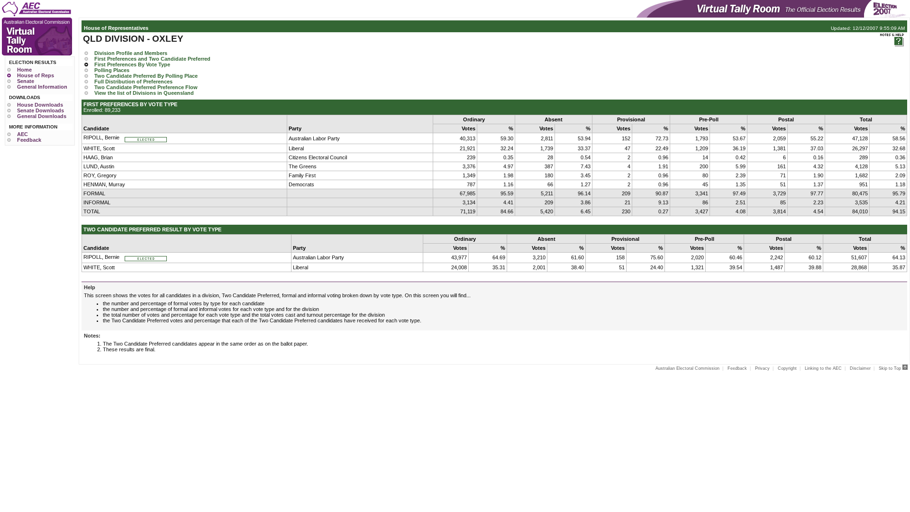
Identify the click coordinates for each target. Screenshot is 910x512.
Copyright (787, 368)
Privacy (762, 368)
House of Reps (35, 75)
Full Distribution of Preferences (133, 81)
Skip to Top (890, 368)
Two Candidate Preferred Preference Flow (146, 87)
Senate (25, 81)
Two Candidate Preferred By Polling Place (146, 76)
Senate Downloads (40, 110)
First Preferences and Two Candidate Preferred (152, 59)
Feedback (29, 140)
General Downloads (41, 116)
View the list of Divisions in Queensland (144, 93)
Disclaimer (860, 368)
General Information (42, 87)
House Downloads (40, 105)
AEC (22, 134)
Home (24, 70)
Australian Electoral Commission (687, 368)
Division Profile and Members (130, 53)
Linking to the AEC (823, 368)
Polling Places (111, 70)
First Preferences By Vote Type (132, 64)
